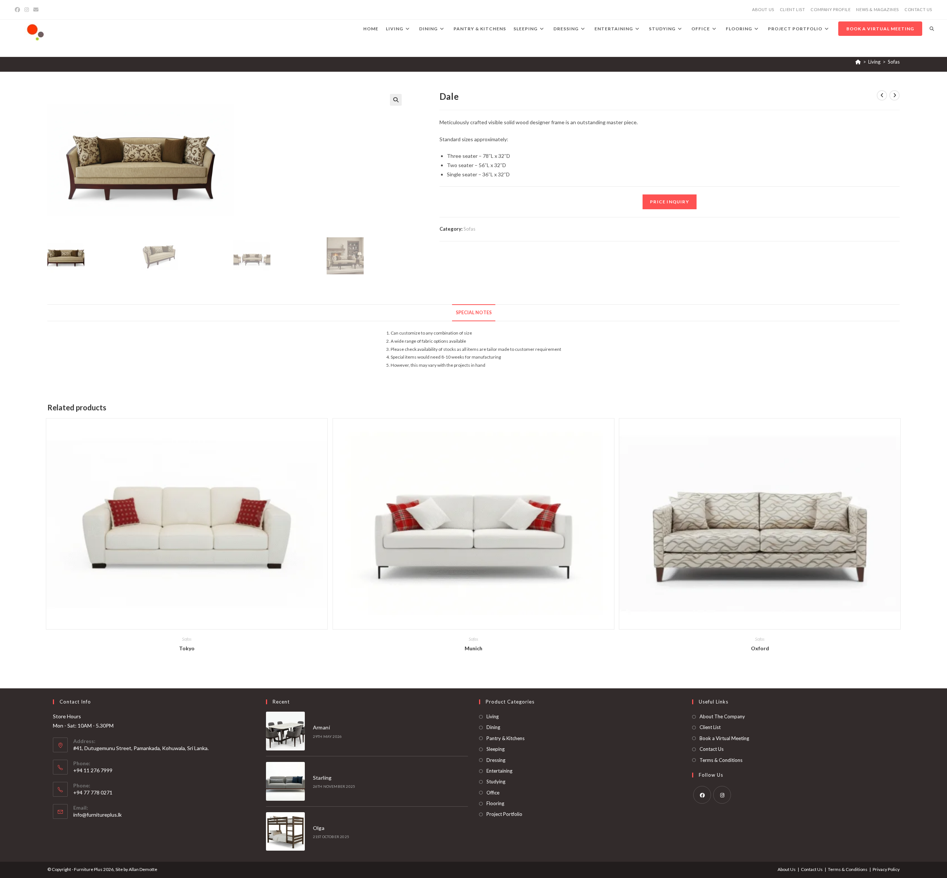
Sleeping (495, 749)
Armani (321, 727)
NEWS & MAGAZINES (877, 9)
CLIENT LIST (792, 9)
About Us (787, 869)
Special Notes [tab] (474, 312)
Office (492, 793)
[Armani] (285, 731)
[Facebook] (18, 9)
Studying (495, 781)
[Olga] (285, 831)
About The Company (722, 716)
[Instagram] (26, 9)
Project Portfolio (504, 814)
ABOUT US (763, 9)
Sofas (894, 62)
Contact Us (712, 749)
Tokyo (187, 648)
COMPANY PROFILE (830, 9)
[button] (396, 100)
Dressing (495, 760)
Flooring (495, 803)
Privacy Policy (886, 869)
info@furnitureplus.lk (97, 814)
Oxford (760, 648)
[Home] (858, 62)
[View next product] (894, 95)
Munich (473, 648)
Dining (493, 727)
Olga (319, 828)
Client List (710, 727)
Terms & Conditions (721, 760)
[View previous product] (882, 95)
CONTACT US (918, 9)
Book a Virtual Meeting (724, 738)
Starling (322, 777)
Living (492, 716)
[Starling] (285, 781)
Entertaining (499, 771)
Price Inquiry (669, 201)
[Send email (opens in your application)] (36, 9)
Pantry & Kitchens (505, 738)
